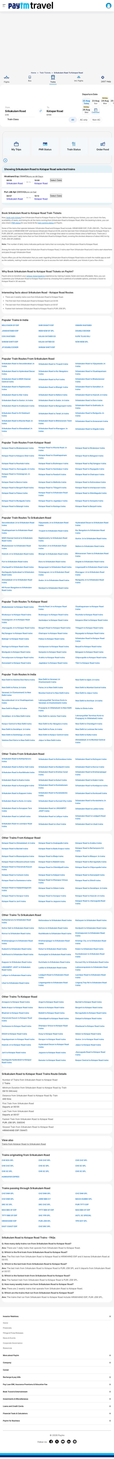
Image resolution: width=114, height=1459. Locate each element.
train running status (46, 223)
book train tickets (13, 217)
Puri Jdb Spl (10, 192)
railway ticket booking (35, 276)
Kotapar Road (41, 183)
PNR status (16, 223)
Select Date (56, 180)
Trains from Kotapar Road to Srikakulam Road (24, 1144)
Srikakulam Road (15, 183)
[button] (96, 111)
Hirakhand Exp (11, 176)
